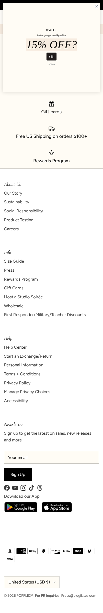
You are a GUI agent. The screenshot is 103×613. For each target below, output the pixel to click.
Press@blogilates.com (78, 595)
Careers (11, 228)
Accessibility (16, 400)
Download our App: (22, 496)
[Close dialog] (96, 6)
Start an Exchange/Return (28, 356)
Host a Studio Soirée (23, 296)
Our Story (13, 193)
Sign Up (17, 474)
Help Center (15, 347)
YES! (51, 56)
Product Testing (19, 219)
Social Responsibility (23, 210)
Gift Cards (14, 287)
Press (9, 270)
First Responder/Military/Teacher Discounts (45, 314)
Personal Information (23, 364)
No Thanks (51, 64)
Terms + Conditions (22, 373)
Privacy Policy (17, 382)
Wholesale (14, 305)
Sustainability (16, 201)
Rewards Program (21, 279)
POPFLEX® (25, 595)
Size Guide (14, 261)
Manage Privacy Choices (27, 391)
